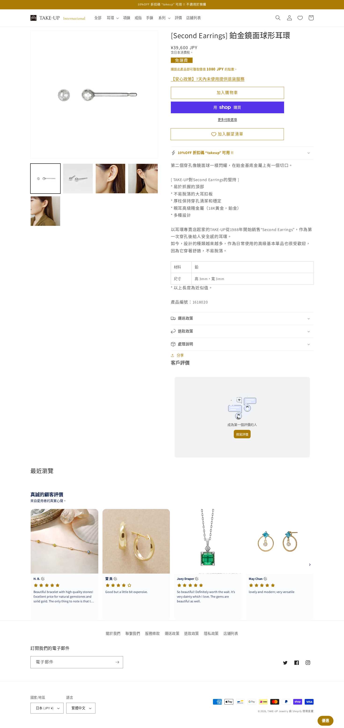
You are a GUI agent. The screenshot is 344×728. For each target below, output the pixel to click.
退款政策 (191, 633)
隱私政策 (211, 633)
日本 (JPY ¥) (44, 708)
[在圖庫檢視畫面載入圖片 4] (143, 179)
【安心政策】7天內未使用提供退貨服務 (208, 78)
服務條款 (152, 633)
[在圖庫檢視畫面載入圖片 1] (45, 179)
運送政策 (172, 633)
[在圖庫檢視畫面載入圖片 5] (45, 211)
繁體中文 (78, 708)
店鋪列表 (230, 633)
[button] (112, 18)
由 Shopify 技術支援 (301, 711)
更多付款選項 (227, 120)
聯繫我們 (132, 633)
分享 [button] (180, 355)
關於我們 (113, 633)
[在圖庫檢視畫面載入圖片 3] (110, 179)
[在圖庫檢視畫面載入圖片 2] (78, 179)
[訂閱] (117, 662)
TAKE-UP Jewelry (277, 711)
